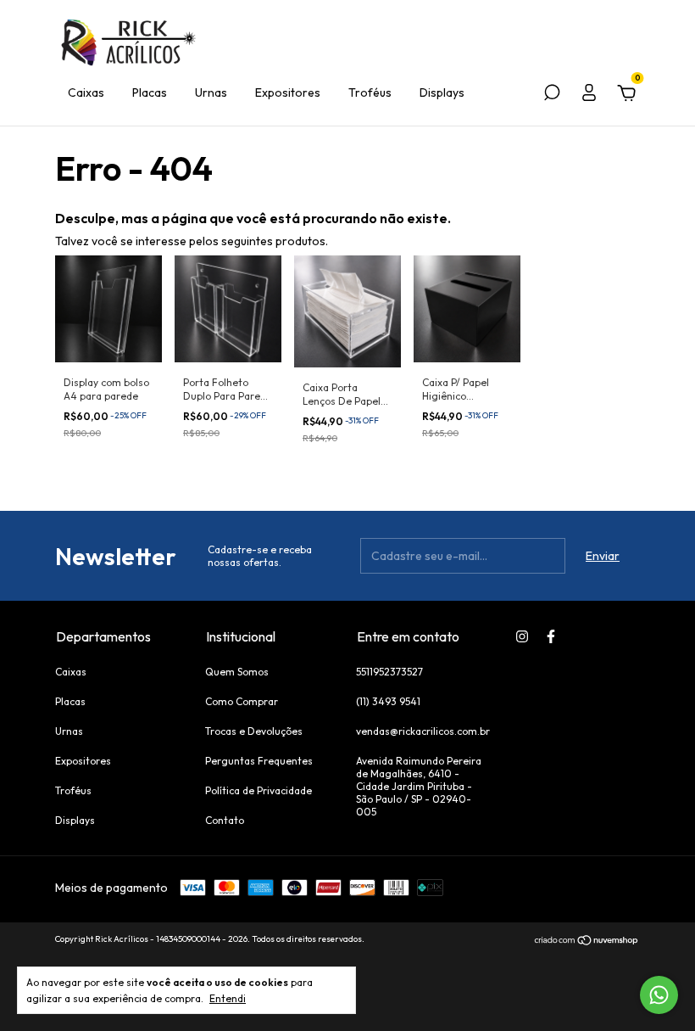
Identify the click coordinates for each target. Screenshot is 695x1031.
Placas (149, 92)
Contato (224, 820)
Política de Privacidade (258, 790)
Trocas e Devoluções (254, 731)
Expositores (287, 92)
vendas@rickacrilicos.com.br (423, 731)
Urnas (211, 92)
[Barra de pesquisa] (551, 95)
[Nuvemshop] (587, 941)
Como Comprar (241, 701)
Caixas (86, 92)
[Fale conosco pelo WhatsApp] (659, 995)
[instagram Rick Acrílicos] (522, 636)
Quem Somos (237, 671)
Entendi (227, 998)
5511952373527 (389, 671)
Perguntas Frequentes (259, 760)
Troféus (370, 92)
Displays (442, 92)
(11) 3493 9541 (388, 701)
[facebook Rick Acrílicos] (551, 636)
